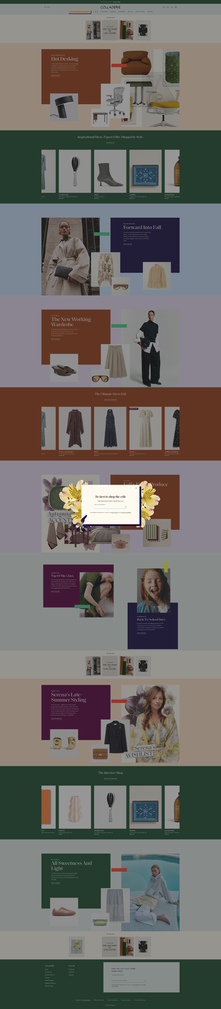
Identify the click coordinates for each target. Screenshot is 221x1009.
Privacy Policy (115, 512)
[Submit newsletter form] (125, 507)
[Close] (136, 488)
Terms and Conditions (126, 512)
